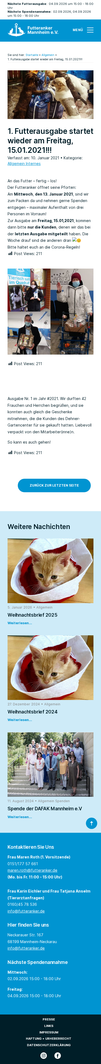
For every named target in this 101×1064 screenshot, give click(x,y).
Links (48, 1026)
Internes (33, 163)
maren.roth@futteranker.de (32, 870)
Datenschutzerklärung (49, 1045)
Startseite (32, 55)
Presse (49, 1019)
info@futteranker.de (26, 911)
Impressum (48, 1032)
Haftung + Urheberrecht (48, 1038)
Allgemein (47, 55)
